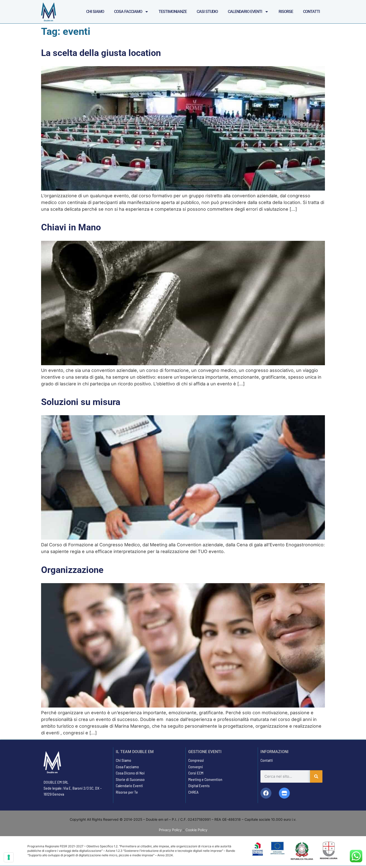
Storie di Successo (130, 779)
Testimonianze (173, 11)
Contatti (311, 11)
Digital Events (199, 785)
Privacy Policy (170, 830)
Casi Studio (207, 11)
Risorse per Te (127, 792)
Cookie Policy (196, 830)
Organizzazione (72, 570)
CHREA (193, 792)
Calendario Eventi (245, 11)
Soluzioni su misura (80, 402)
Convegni (195, 766)
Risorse (286, 11)
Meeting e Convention (205, 779)
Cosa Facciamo (128, 11)
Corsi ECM (195, 772)
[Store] (284, 793)
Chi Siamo (95, 11)
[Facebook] (265, 793)
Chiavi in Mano (71, 227)
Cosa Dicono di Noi (130, 772)
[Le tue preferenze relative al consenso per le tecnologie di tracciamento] (8, 857)
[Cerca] (316, 776)
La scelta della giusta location (101, 53)
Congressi (196, 760)
